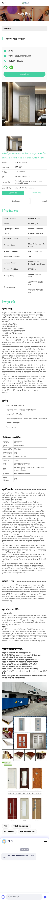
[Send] (45, 897)
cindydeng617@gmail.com (19, 56)
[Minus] (45, 841)
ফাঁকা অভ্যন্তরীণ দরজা (27, 832)
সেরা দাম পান (13, 193)
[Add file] (3, 897)
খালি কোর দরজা (9, 832)
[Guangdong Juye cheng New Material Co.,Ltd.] (25, 3)
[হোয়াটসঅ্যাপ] (5, 67)
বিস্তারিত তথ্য (15, 201)
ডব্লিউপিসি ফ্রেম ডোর (20, 826)
